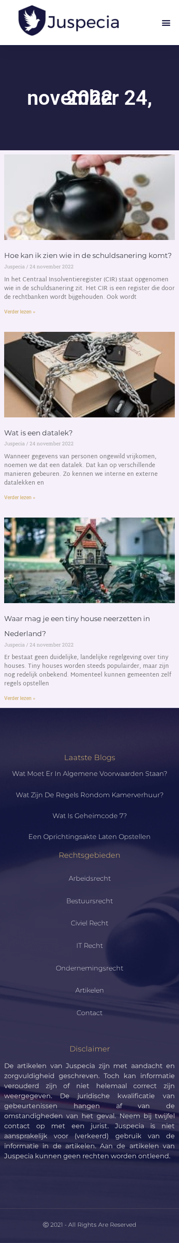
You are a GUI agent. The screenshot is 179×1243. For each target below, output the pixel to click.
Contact (89, 1013)
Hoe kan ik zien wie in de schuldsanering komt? (88, 255)
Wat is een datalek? (38, 433)
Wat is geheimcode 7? (89, 816)
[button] (166, 23)
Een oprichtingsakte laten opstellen (89, 837)
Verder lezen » (19, 312)
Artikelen (89, 990)
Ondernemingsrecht (89, 968)
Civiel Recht (89, 923)
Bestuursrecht (89, 901)
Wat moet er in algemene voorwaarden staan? (89, 774)
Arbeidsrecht (90, 878)
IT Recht (89, 946)
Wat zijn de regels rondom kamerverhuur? (90, 795)
